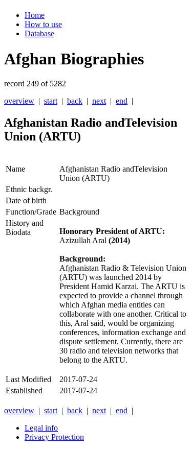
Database (39, 33)
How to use (43, 24)
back (74, 101)
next (99, 101)
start (50, 101)
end (121, 101)
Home (35, 15)
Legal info (41, 427)
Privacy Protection (54, 437)
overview (19, 101)
